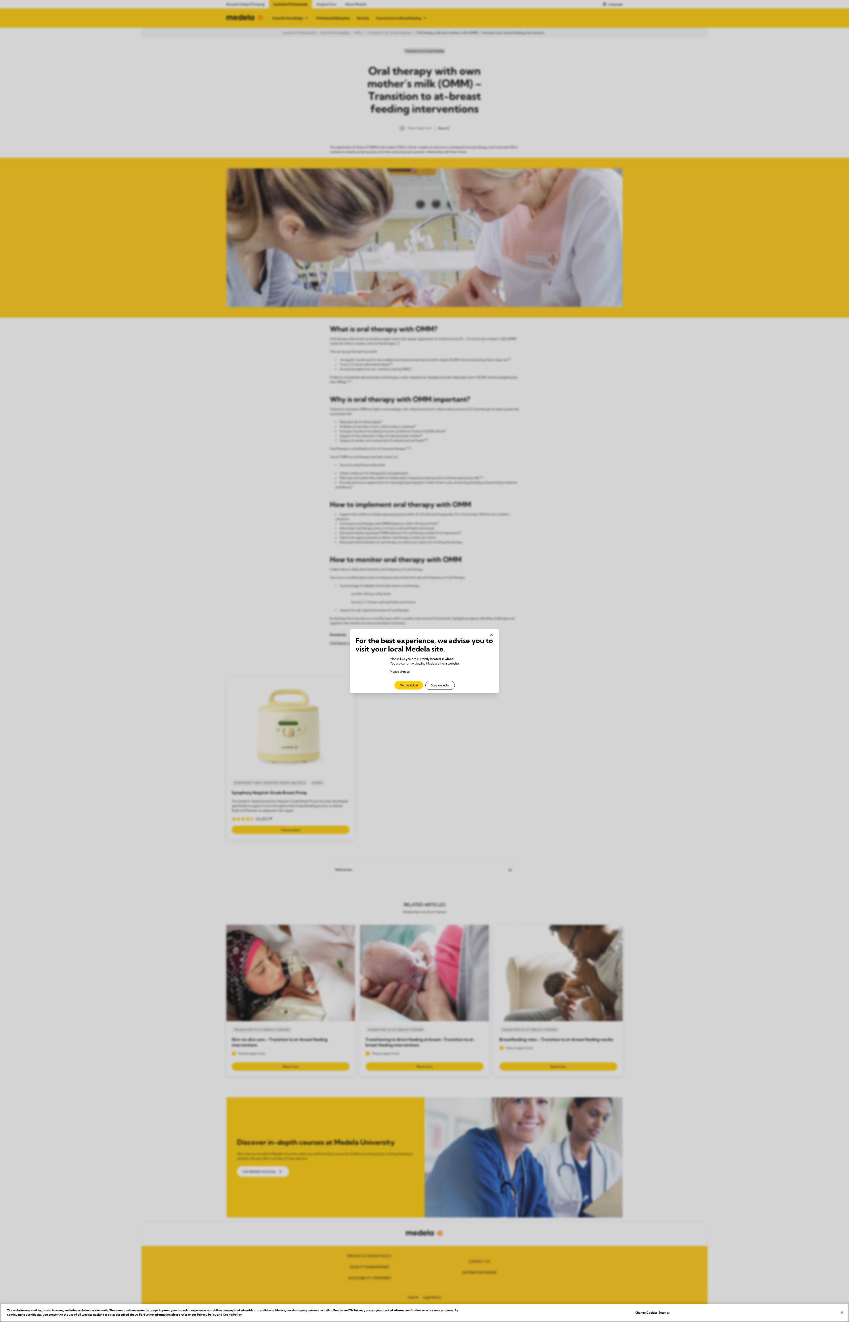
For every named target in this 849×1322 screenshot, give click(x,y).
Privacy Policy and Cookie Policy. (219, 1314)
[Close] (842, 1312)
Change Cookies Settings (652, 1312)
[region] (424, 1313)
